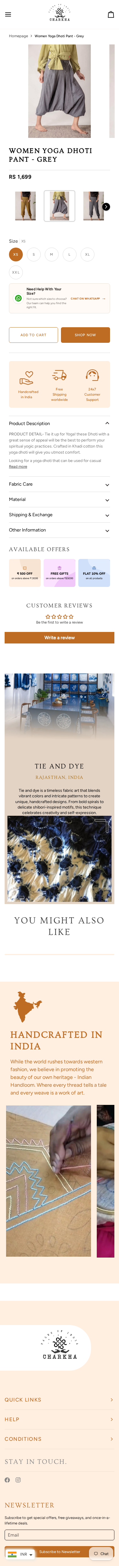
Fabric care (21, 484)
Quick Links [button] (23, 1400)
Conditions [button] (23, 1439)
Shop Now (85, 335)
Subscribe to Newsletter (59, 1552)
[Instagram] (18, 1480)
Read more (18, 466)
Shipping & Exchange (31, 514)
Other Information (27, 530)
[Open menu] (13, 14)
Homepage (18, 36)
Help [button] (12, 1419)
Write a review (59, 637)
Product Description (29, 423)
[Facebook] (7, 1480)
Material (17, 499)
